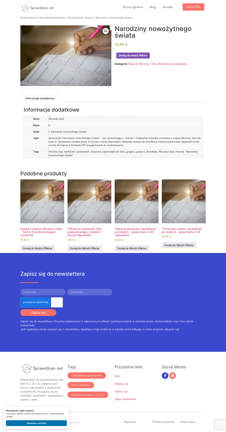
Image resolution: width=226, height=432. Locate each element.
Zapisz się (121, 391)
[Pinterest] (172, 375)
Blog (153, 7)
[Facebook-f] (165, 375)
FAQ (117, 376)
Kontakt (168, 7)
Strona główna (133, 7)
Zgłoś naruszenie (125, 399)
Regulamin (130, 422)
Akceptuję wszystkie (36, 423)
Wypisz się (121, 383)
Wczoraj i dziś (75, 17)
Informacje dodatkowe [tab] (40, 98)
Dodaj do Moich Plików (133, 55)
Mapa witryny (188, 422)
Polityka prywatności (163, 422)
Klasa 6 (89, 17)
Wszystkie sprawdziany (52, 17)
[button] (106, 31)
